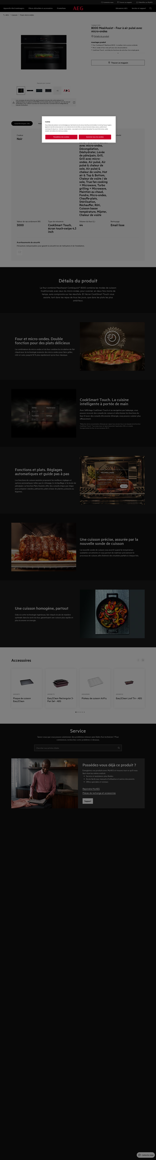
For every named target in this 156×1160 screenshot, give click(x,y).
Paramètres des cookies (61, 136)
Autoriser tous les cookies (95, 136)
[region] (79, 129)
